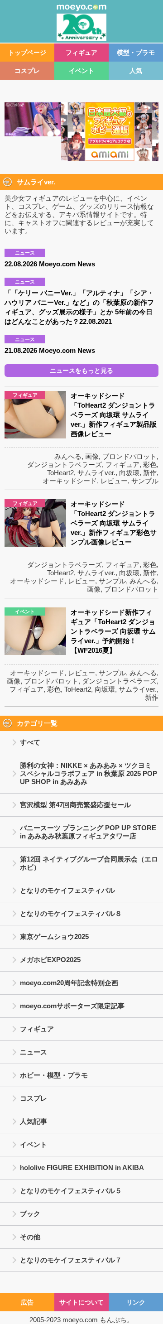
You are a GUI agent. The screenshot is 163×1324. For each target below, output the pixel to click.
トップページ (27, 52)
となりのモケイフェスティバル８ (71, 913)
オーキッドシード (70, 481)
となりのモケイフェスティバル (67, 890)
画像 (92, 456)
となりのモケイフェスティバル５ (71, 1190)
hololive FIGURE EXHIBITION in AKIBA (82, 1167)
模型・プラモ (136, 52)
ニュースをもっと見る (81, 370)
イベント (81, 70)
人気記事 (33, 1121)
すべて (30, 742)
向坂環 (129, 473)
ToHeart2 (60, 473)
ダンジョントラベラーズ (64, 464)
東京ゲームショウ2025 (54, 936)
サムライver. (96, 473)
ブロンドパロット (129, 456)
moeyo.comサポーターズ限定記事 (72, 1006)
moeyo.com (80, 1320)
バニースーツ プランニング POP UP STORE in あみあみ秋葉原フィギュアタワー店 (88, 832)
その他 (30, 1237)
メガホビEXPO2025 (50, 959)
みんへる (68, 456)
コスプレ (27, 70)
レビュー (114, 481)
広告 (27, 1302)
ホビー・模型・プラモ (54, 1075)
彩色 (150, 464)
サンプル (144, 481)
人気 (135, 70)
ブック (30, 1214)
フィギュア (81, 52)
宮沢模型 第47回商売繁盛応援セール (75, 805)
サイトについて (81, 1302)
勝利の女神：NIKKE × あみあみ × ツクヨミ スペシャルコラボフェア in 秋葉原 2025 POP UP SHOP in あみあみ (88, 773)
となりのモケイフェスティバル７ (71, 1260)
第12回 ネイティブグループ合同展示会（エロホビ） (89, 863)
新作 (150, 473)
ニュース (33, 1052)
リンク (135, 1302)
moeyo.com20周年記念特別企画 (69, 983)
